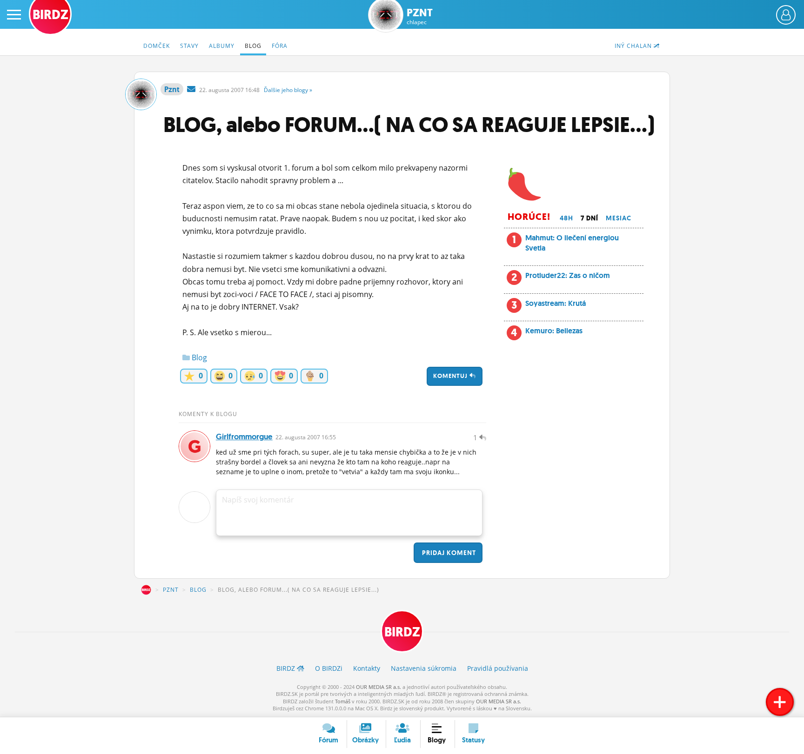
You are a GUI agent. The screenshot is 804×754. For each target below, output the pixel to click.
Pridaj (448, 553)
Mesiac (618, 218)
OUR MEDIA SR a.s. (378, 686)
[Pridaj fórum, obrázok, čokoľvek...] (780, 702)
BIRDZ (146, 589)
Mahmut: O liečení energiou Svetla (572, 243)
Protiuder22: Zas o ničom (567, 275)
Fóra (280, 46)
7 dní (589, 218)
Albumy (221, 46)
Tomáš (342, 701)
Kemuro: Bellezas (554, 331)
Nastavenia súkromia (423, 668)
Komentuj (451, 376)
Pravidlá (497, 668)
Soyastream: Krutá (555, 303)
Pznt (420, 16)
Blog (253, 46)
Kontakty (366, 668)
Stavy (189, 46)
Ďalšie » (288, 90)
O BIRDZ (328, 668)
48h (566, 218)
